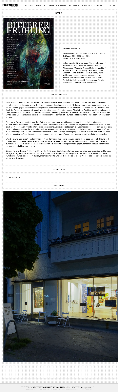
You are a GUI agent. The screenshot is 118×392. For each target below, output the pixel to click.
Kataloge (74, 5)
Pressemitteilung (13, 177)
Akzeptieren (86, 388)
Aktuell (29, 5)
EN (114, 5)
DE (110, 5)
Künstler (41, 5)
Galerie (99, 5)
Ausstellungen (57, 5)
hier (73, 387)
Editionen (87, 5)
